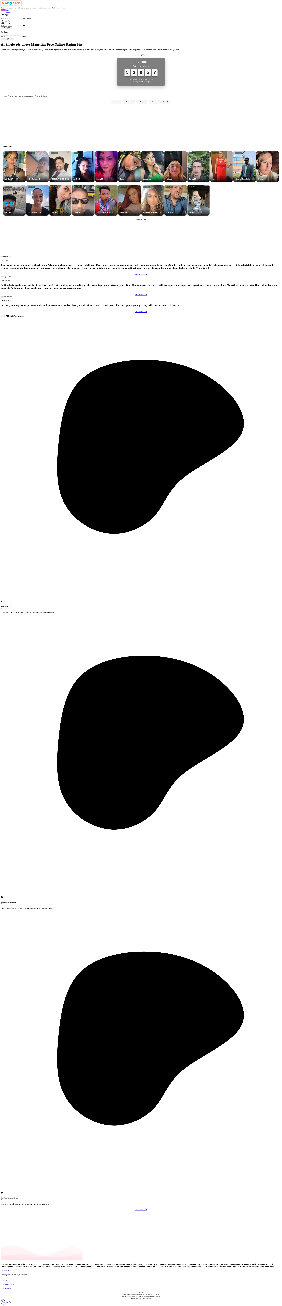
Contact (8, 1288)
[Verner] (175, 200)
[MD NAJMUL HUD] (106, 200)
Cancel (4, 27)
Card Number (26, 19)
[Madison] (175, 166)
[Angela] (198, 200)
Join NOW (141, 55)
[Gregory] (267, 166)
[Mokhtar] (83, 200)
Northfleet (129, 102)
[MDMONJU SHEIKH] (60, 166)
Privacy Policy (10, 1284)
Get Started (5, 1271)
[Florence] (60, 200)
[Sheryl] (129, 200)
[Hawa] (129, 166)
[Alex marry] (152, 166)
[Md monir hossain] (244, 166)
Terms (7, 1280)
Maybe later (141, 673)
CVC (23, 25)
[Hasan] (198, 166)
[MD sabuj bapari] (37, 166)
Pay (9, 27)
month (7, 21)
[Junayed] (14, 200)
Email (24, 36)
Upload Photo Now (142, 668)
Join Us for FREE (141, 275)
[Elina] (106, 166)
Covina (154, 102)
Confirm (10, 39)
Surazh (116, 102)
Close (11, 1302)
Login (6, 10)
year (8, 23)
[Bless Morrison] (37, 200)
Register (7, 12)
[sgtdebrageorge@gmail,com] (152, 200)
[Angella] (14, 166)
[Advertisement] (141, 123)
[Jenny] (221, 166)
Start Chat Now (141, 219)
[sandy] (83, 166)
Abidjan (142, 102)
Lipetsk (165, 102)
